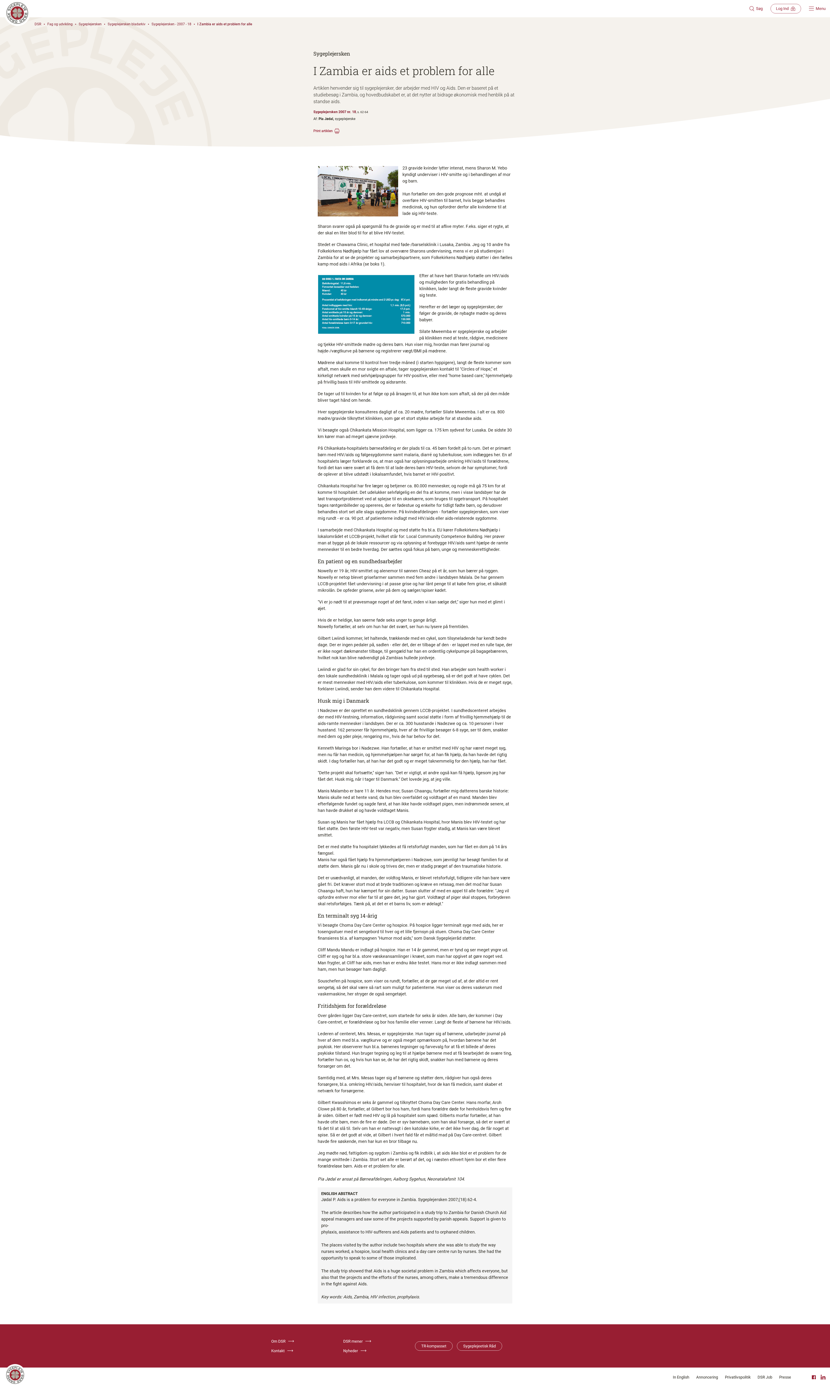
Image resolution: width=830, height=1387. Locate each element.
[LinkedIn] (823, 1377)
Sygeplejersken (90, 24)
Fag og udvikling (60, 24)
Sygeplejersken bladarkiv (126, 24)
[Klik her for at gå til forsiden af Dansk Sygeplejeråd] (376, 8)
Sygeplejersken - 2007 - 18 (171, 24)
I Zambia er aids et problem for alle (224, 24)
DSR (38, 24)
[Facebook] (814, 1377)
